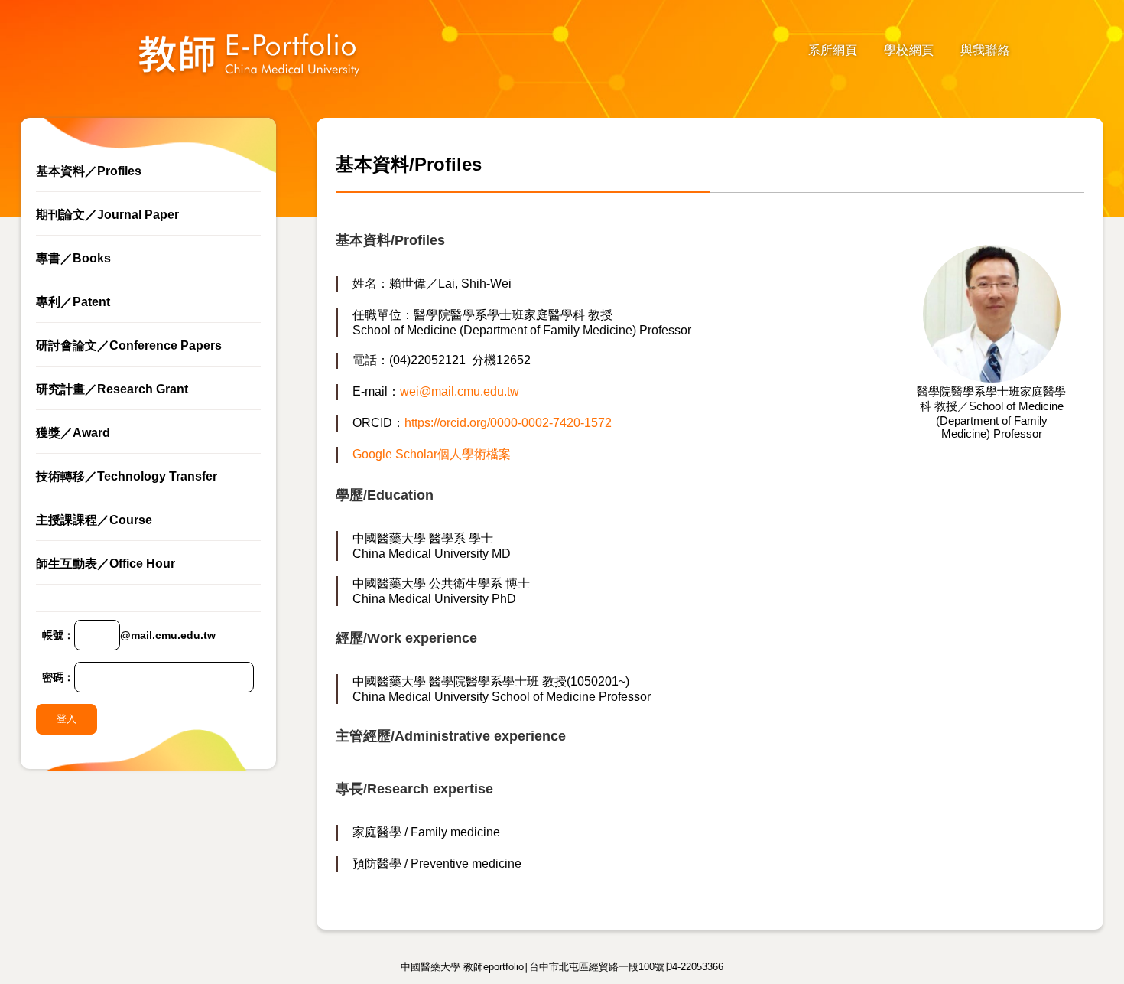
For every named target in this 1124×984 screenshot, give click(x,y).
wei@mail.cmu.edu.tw (459, 391)
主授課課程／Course (94, 519)
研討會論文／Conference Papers (129, 345)
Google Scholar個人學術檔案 (431, 454)
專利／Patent (73, 301)
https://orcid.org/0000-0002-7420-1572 (508, 422)
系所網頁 (833, 50)
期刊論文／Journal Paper (107, 214)
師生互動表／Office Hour (105, 563)
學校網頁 (909, 50)
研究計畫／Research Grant (112, 389)
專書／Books (73, 258)
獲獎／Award (73, 432)
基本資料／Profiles (88, 171)
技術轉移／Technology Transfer (126, 476)
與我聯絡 (985, 50)
